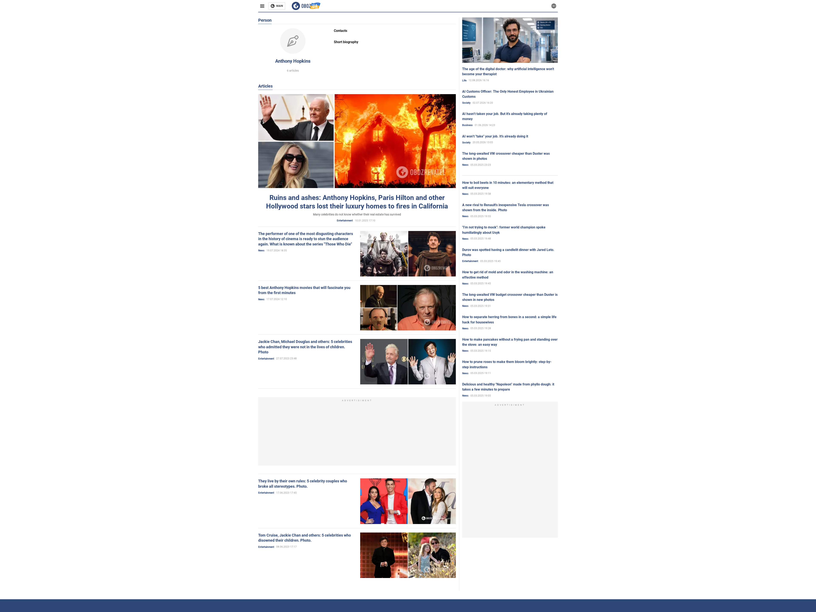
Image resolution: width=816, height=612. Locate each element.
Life (464, 80)
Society (466, 102)
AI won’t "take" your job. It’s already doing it (495, 136)
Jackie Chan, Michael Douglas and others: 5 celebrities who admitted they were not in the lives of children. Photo (305, 346)
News (261, 250)
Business (467, 125)
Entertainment (345, 220)
